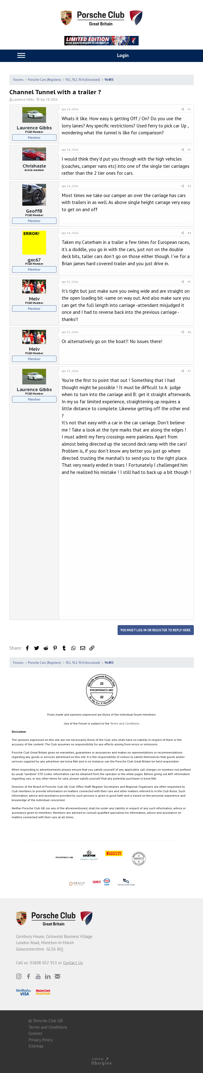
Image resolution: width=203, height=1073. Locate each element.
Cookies (35, 1033)
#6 (189, 332)
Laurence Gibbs (23, 99)
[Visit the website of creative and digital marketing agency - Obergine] (101, 1061)
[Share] (183, 109)
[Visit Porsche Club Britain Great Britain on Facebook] (28, 976)
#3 (189, 186)
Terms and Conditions (124, 723)
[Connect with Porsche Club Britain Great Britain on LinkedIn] (48, 976)
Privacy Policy (40, 1040)
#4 (189, 233)
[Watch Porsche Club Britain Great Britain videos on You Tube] (38, 976)
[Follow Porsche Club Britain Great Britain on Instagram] (19, 976)
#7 (189, 371)
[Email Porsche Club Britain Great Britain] (57, 976)
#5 (189, 282)
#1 (189, 109)
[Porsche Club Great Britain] (101, 17)
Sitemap (36, 1046)
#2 (189, 149)
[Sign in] (117, 56)
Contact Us (73, 962)
